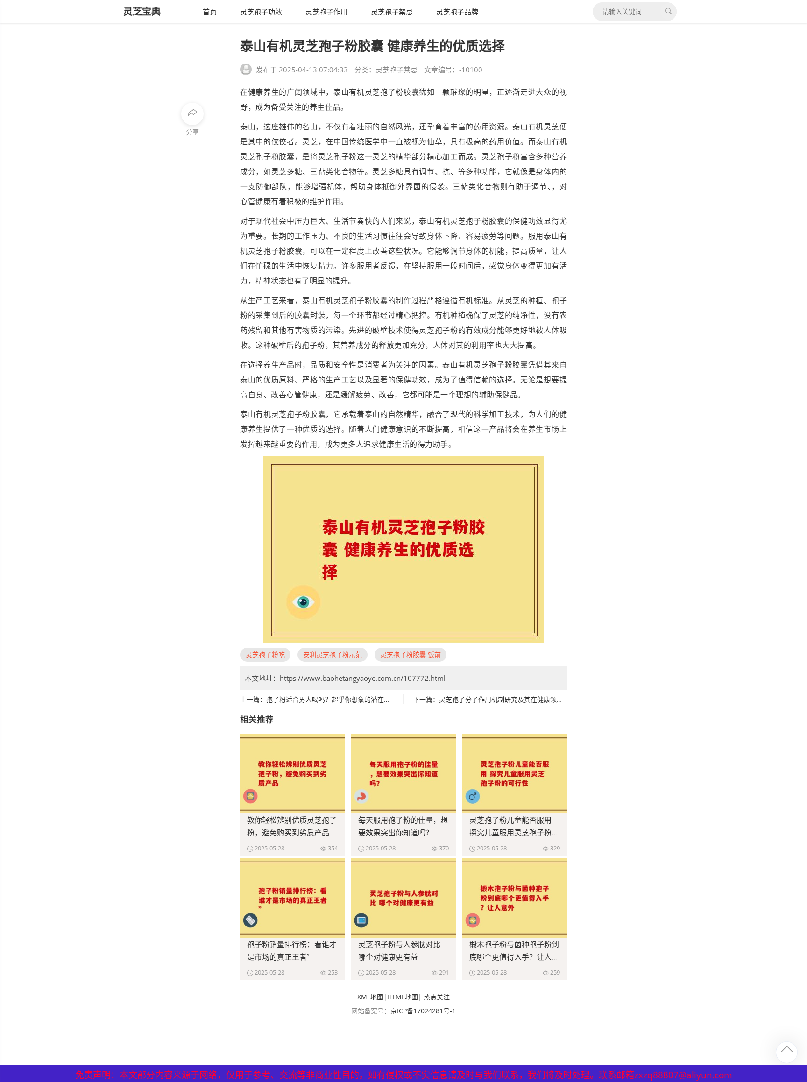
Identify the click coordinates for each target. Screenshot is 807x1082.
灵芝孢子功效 (261, 11)
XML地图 (370, 996)
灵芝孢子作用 (326, 11)
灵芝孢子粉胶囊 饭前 (410, 654)
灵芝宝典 (142, 11)
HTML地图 (402, 996)
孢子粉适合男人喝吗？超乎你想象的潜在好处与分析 (341, 699)
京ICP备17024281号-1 (423, 1010)
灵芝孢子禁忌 (392, 11)
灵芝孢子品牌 (457, 11)
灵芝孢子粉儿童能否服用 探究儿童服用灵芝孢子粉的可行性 (514, 832)
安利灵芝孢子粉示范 (332, 654)
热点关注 (437, 996)
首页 (210, 11)
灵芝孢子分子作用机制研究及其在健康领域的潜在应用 (517, 699)
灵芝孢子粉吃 (265, 654)
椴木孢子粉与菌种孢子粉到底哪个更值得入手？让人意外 (514, 957)
